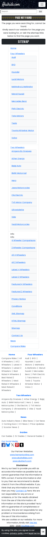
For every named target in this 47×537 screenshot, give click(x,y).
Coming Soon (10, 424)
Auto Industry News (11, 420)
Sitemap (16, 328)
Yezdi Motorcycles (20, 224)
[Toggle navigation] (41, 4)
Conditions (17, 306)
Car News (40, 420)
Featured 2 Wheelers (22, 291)
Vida (14, 217)
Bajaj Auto (16, 165)
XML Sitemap (18, 313)
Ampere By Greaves (21, 151)
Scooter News (10, 427)
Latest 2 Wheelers (20, 277)
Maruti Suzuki (18, 93)
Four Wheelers (17, 53)
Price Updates (37, 424)
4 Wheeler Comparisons (23, 240)
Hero (14, 180)
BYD (13, 64)
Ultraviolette (18, 209)
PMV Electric (18, 108)
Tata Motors (18, 115)
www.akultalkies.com (22, 457)
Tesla (14, 123)
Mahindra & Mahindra (22, 86)
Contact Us (17, 335)
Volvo (14, 137)
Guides (23, 432)
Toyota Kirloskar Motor (23, 130)
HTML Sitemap (19, 320)
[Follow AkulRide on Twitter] (13, 445)
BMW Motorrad (19, 173)
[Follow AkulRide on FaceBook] (4, 445)
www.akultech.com (22, 461)
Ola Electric (17, 195)
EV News (23, 424)
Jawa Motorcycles (21, 187)
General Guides (34, 436)
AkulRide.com (27, 526)
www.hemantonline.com (22, 454)
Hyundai (15, 72)
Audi (14, 57)
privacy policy (17, 533)
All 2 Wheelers (18, 262)
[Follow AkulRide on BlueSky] (8, 445)
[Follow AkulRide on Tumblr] (22, 445)
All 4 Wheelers (19, 255)
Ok (43, 532)
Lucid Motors (18, 79)
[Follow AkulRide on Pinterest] (17, 445)
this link (33, 522)
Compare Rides (18, 346)
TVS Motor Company (22, 202)
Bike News (28, 420)
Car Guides (7, 436)
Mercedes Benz (19, 101)
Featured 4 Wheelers (22, 284)
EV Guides (20, 436)
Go (40, 11)
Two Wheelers (17, 147)
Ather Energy (18, 158)
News (13, 340)
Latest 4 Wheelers (20, 269)
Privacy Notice (19, 299)
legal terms (34, 533)
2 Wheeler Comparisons (23, 247)
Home (13, 48)
